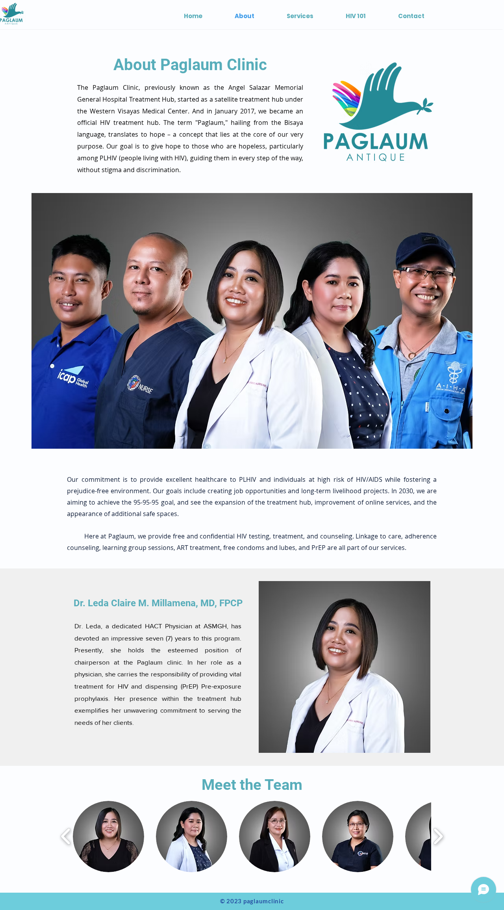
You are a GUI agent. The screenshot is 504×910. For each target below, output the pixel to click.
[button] (108, 836)
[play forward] (438, 836)
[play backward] (66, 836)
